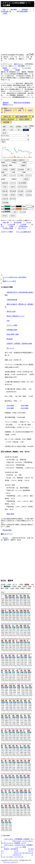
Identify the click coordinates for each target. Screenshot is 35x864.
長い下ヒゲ (22, 228)
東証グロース (18, 64)
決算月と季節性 (24, 119)
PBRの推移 (24, 405)
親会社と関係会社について (16, 316)
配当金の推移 (7, 530)
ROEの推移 (24, 408)
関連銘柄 (25, 9)
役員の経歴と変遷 (13, 334)
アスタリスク (16, 855)
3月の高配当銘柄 (22, 11)
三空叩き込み (23, 226)
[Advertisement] (17, 33)
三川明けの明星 (8, 228)
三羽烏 (11, 226)
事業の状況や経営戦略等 (22, 102)
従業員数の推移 (12, 330)
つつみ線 (23, 224)
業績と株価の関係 (21, 116)
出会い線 (6, 222)
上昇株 (5, 13)
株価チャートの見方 (9, 281)
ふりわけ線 (11, 224)
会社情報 (6, 122)
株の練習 (14, 9)
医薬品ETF (8, 110)
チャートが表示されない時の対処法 (15, 277)
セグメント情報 (12, 325)
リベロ (16, 851)
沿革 (8, 320)
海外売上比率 (11, 311)
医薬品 (5, 68)
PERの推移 (10, 405)
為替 (19, 110)
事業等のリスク (8, 104)
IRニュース (10, 348)
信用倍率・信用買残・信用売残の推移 (19, 343)
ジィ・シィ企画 (20, 847)
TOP (4, 9)
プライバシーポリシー (10, 862)
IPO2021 (5, 538)
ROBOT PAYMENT (11, 849)
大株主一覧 (7, 116)
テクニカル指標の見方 (23, 232)
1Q (16, 475)
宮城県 (17, 70)
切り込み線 (17, 222)
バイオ (14, 68)
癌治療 (6, 70)
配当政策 (10, 339)
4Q (17, 459)
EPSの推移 (10, 408)
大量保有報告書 (12, 299)
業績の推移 (10, 514)
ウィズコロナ (26, 68)
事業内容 (6, 102)
